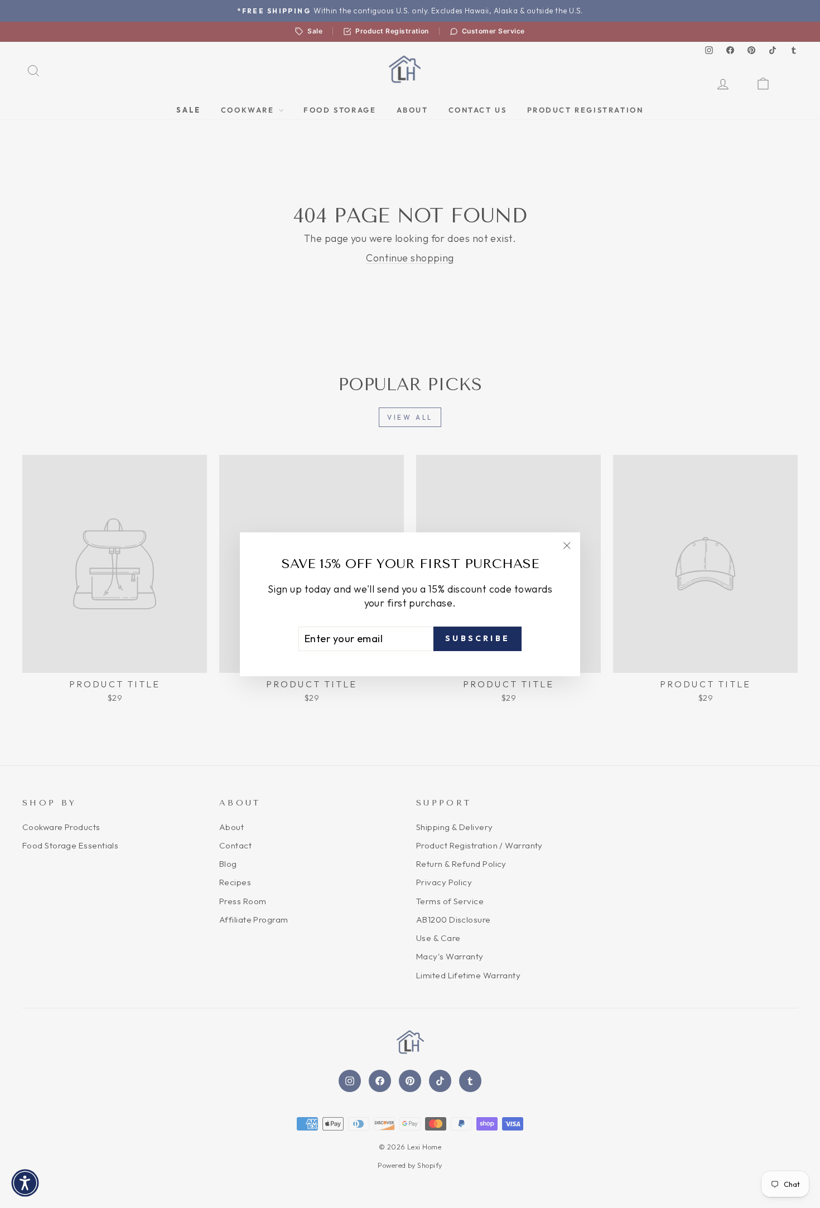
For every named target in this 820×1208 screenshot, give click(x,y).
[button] (25, 1183)
